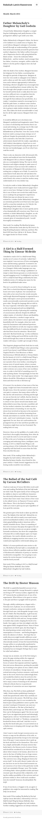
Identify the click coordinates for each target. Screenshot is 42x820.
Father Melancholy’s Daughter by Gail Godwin (19, 24)
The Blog (18, 241)
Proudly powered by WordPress (12, 817)
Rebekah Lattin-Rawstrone (17, 4)
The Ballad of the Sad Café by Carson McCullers (20, 480)
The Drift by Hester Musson (21, 583)
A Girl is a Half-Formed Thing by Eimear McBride (19, 250)
